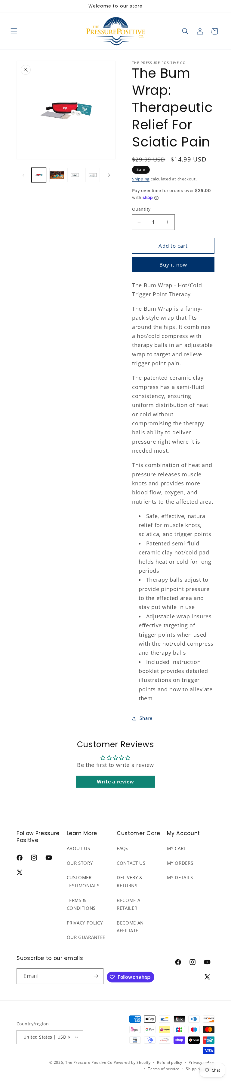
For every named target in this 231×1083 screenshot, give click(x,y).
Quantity (141, 209)
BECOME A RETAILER (128, 904)
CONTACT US (131, 863)
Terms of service (164, 1068)
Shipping (140, 179)
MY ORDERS (180, 863)
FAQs (122, 848)
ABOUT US (78, 848)
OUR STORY (80, 863)
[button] (14, 31)
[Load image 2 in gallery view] (56, 175)
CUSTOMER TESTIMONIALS (83, 881)
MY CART (176, 848)
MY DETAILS (180, 877)
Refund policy (169, 1062)
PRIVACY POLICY (85, 923)
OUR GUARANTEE (86, 937)
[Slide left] (23, 175)
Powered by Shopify (132, 1062)
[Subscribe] (96, 976)
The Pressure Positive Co (88, 1062)
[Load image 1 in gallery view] (39, 175)
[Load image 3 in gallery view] (74, 175)
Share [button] (146, 718)
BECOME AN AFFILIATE (130, 927)
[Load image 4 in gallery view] (92, 175)
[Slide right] (109, 175)
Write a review (115, 781)
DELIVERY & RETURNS (130, 881)
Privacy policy (201, 1062)
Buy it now (173, 264)
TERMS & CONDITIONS (81, 904)
